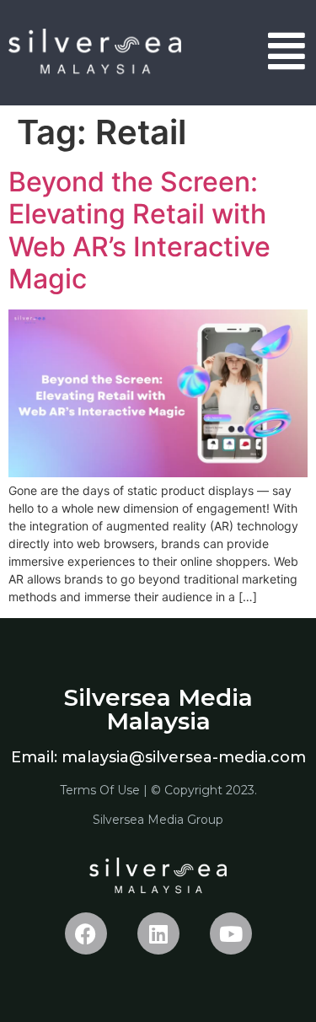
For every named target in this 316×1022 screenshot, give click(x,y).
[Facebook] (86, 933)
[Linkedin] (158, 933)
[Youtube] (231, 933)
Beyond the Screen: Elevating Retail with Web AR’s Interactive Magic (139, 230)
